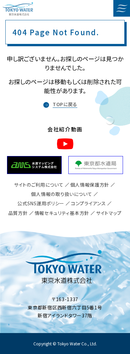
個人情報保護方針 (90, 184)
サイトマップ (109, 213)
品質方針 (18, 213)
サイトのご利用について (39, 184)
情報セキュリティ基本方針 (62, 213)
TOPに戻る (65, 104)
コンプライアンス (88, 203)
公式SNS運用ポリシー (40, 203)
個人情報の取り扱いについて (61, 194)
